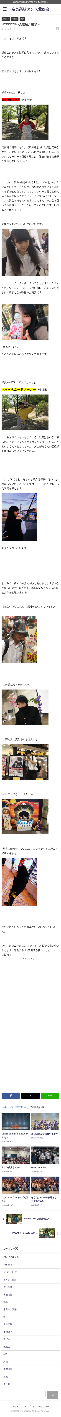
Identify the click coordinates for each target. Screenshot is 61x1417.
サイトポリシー (19, 1406)
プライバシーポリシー (38, 1406)
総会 (5, 1361)
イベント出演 (10, 1272)
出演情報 (7, 1294)
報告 (5, 1317)
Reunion (7, 1265)
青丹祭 (6, 1384)
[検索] (52, 1395)
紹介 (22, 19)
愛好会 (6, 1339)
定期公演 (6, 19)
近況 (5, 1376)
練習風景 (7, 1369)
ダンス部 (7, 1287)
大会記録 (7, 1324)
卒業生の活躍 (10, 1309)
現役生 (15, 19)
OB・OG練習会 (11, 1257)
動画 (5, 1302)
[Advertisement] (30, 993)
